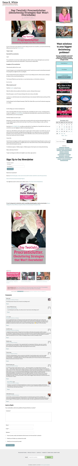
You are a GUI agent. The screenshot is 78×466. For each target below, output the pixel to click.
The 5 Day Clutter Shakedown (36, 181)
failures (59, 150)
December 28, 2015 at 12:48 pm (12, 317)
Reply (7, 303)
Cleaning (67, 147)
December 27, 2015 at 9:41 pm (12, 299)
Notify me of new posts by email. (14, 441)
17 (64, 129)
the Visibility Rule (16, 126)
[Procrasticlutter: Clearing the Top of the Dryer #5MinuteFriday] (28, 276)
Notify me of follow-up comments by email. (16, 438)
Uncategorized (64, 160)
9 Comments (43, 291)
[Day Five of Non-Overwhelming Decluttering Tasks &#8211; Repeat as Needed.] (13, 276)
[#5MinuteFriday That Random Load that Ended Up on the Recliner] (43, 276)
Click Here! (20, 48)
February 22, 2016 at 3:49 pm (12, 365)
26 (69, 131)
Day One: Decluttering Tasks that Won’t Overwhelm (28, 288)
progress (67, 156)
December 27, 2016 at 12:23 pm (12, 395)
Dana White (10, 381)
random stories (60, 157)
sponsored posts (66, 159)
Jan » (66, 135)
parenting (67, 154)
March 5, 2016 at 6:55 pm (12, 308)
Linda (7, 316)
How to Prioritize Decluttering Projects (15, 178)
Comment (8, 410)
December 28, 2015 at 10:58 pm (12, 330)
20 (71, 129)
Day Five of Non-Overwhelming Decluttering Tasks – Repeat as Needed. (12, 281)
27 (71, 131)
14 (57, 129)
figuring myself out (66, 150)
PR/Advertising (22, 452)
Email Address (10, 166)
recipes (59, 159)
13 (71, 127)
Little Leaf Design (45, 464)
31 (64, 133)
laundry (12, 88)
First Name (9, 164)
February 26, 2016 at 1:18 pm (13, 383)
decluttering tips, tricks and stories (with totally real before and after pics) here (28, 175)
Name (7, 425)
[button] (49, 457)
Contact (39, 452)
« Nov (62, 135)
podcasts (61, 156)
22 (59, 131)
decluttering (20, 291)
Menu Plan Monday (64, 153)
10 (64, 127)
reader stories (68, 157)
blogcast (61, 147)
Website (8, 432)
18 (66, 129)
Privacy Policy (32, 452)
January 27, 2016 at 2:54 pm (11, 353)
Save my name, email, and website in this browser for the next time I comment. (24, 435)
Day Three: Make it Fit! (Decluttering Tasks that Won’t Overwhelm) (32, 287)
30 (62, 133)
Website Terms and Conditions (51, 452)
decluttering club (34, 291)
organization (61, 154)
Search (64, 139)
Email (7, 428)
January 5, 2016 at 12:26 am (11, 342)
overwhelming (19, 113)
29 (59, 133)
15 (59, 129)
